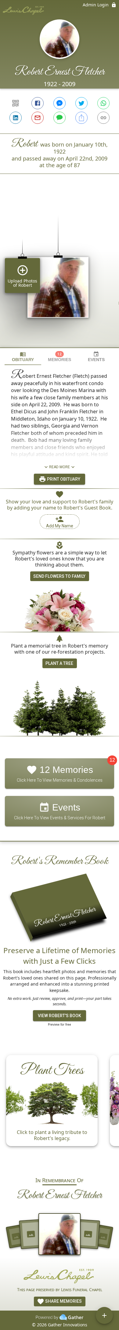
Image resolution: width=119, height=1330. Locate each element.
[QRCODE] (15, 103)
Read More (59, 467)
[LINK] (103, 118)
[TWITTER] (81, 103)
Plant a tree (59, 663)
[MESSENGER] (59, 103)
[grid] (59, 271)
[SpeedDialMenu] (104, 1315)
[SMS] (59, 118)
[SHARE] (81, 118)
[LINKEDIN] (15, 118)
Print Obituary (63, 479)
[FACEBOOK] (37, 103)
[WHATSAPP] (103, 103)
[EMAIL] (37, 118)
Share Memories (63, 1301)
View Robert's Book (59, 1015)
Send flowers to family (59, 576)
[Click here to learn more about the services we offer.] (59, 1275)
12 (112, 760)
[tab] (23, 356)
